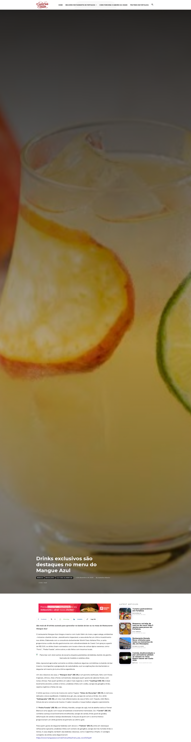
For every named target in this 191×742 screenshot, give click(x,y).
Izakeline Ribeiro (104, 577)
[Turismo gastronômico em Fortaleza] (125, 614)
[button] (152, 4)
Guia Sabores (137, 631)
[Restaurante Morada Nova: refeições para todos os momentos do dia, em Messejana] (125, 643)
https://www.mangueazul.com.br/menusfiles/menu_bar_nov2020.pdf (63, 738)
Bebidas (40, 577)
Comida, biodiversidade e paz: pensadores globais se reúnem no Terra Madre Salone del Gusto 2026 (144, 656)
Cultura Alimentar (64, 577)
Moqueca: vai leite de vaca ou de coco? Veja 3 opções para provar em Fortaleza (143, 626)
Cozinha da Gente (138, 646)
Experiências (137, 613)
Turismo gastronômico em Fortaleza (142, 610)
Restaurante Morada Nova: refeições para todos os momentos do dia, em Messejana (143, 641)
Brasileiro (49, 577)
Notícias (135, 663)
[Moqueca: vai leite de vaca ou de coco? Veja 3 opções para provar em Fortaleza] (125, 628)
